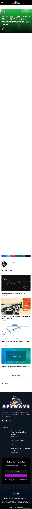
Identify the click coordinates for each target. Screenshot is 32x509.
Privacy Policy (13, 480)
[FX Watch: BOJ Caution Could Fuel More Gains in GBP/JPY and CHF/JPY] (16, 331)
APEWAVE (9, 27)
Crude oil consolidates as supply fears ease (13, 293)
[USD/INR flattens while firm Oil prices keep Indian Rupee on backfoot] (16, 306)
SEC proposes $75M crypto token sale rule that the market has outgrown (20, 432)
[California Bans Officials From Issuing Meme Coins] (5, 442)
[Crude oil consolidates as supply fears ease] (16, 283)
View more (3, 505)
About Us (23, 498)
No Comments (23, 27)
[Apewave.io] (16, 2)
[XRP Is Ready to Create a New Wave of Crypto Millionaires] (5, 450)
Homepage (7, 498)
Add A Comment (16, 375)
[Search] (30, 2)
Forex (4, 12)
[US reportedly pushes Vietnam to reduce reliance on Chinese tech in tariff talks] (16, 356)
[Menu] (2, 2)
